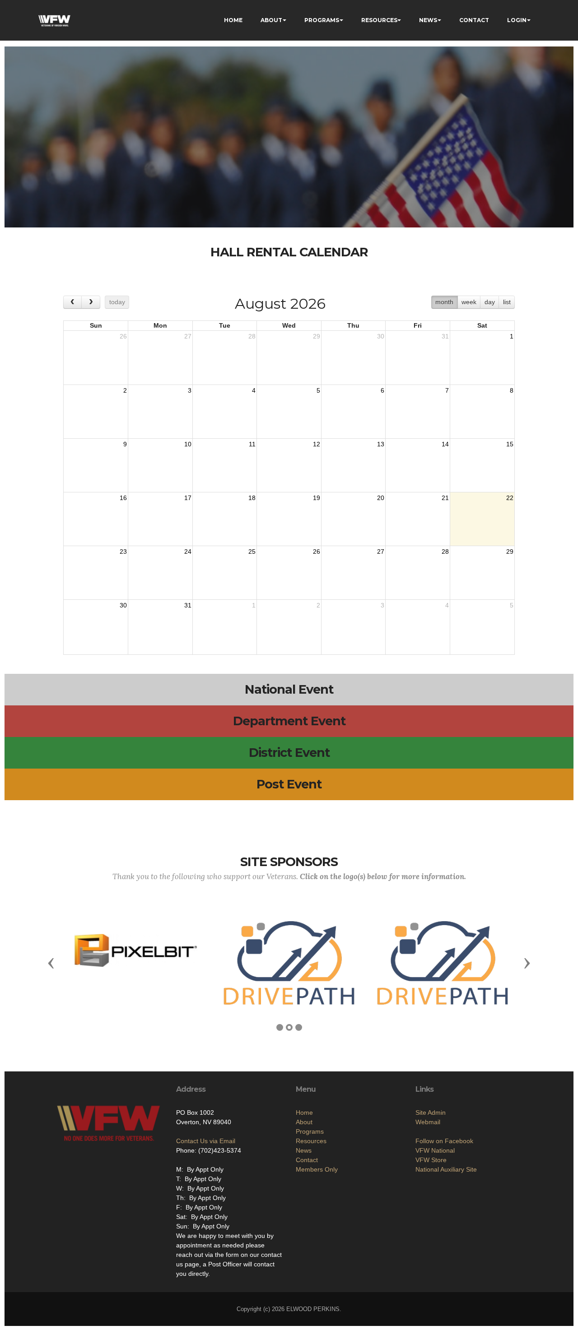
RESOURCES (379, 20)
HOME (233, 20)
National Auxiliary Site (446, 1169)
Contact (307, 1159)
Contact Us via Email (205, 1141)
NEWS (428, 20)
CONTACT (474, 20)
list (507, 302)
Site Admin (430, 1112)
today (117, 302)
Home (304, 1112)
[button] (51, 962)
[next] (90, 302)
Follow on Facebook (444, 1141)
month (444, 302)
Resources (311, 1141)
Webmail (427, 1122)
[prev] (72, 302)
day (490, 302)
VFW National (435, 1150)
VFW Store (431, 1159)
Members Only (317, 1169)
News (304, 1150)
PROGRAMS (321, 20)
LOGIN (517, 20)
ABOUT (271, 20)
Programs (310, 1131)
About (304, 1122)
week (468, 302)
